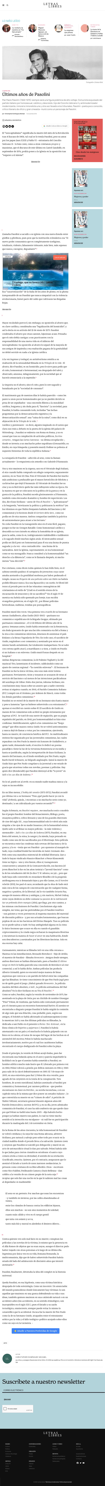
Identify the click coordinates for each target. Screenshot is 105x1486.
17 (13, 1264)
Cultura (7, 1446)
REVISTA (55, 1454)
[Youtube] (83, 1463)
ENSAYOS (32, 1461)
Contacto (79, 1459)
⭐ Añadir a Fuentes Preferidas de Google (35, 1331)
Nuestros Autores (81, 1456)
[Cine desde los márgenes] (87, 138)
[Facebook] (3, 126)
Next (100, 140)
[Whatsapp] (12, 126)
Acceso (78, 1446)
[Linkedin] (9, 126)
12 (32, 774)
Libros (7, 1466)
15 (57, 1174)
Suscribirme (79, 1449)
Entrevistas (95, 25)
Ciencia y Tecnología (68, 25)
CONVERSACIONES (35, 1444)
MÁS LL (78, 1444)
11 (66, 704)
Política (7, 1449)
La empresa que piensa (68, 31)
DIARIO (7, 1444)
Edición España (80, 156)
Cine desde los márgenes (87, 152)
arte (5, 1343)
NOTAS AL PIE (50, 1370)
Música (7, 1468)
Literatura (6, 91)
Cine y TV (15, 25)
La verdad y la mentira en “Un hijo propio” (18, 30)
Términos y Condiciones (52, 1482)
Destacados (55, 1461)
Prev (74, 140)
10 (34, 696)
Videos (93, 26)
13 (54, 803)
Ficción (31, 1456)
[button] (3, 5)
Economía (41, 25)
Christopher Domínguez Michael (31, 1357)
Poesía (31, 1454)
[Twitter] (6, 126)
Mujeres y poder (81, 197)
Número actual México (58, 1456)
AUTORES (84, 1370)
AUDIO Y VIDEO (57, 1444)
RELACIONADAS (17, 1370)
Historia (31, 1463)
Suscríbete (78, 159)
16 (2, 1235)
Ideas (30, 1466)
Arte (6, 1471)
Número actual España (58, 1459)
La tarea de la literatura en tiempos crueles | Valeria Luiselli (97, 32)
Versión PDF (78, 202)
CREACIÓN (32, 1451)
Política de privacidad (66, 1482)
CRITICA (8, 1461)
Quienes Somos (80, 1454)
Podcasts (55, 1449)
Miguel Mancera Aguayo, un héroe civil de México (43, 32)
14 (53, 990)
